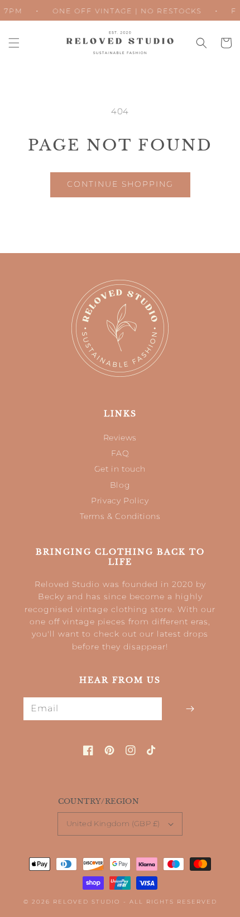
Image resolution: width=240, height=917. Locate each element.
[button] (14, 43)
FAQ (120, 453)
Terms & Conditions (120, 516)
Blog (120, 485)
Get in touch (120, 468)
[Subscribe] (190, 708)
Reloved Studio (86, 901)
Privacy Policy (119, 500)
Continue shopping (120, 184)
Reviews (120, 437)
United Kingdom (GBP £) (113, 823)
